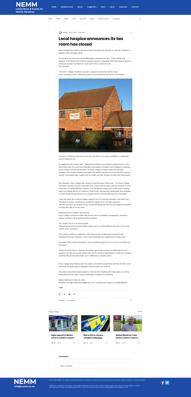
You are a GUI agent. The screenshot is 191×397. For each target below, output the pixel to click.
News (50, 19)
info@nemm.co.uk (24, 386)
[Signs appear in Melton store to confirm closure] (63, 323)
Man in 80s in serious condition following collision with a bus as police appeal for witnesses (94, 336)
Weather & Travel (103, 19)
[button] (140, 19)
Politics (92, 19)
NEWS (66, 19)
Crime (74, 19)
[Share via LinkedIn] (69, 294)
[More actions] (131, 32)
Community (116, 19)
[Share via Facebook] (60, 294)
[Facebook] (162, 383)
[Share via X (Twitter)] (64, 294)
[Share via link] (74, 294)
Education (83, 19)
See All (140, 311)
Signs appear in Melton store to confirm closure (62, 336)
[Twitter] (167, 383)
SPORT (58, 19)
